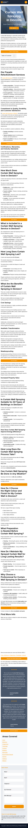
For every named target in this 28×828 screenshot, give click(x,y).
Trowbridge (18, 655)
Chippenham (12, 655)
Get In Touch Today (14, 51)
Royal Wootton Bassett (7, 754)
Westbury (4, 750)
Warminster (5, 752)
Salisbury (4, 758)
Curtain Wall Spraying (7, 77)
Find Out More (14, 360)
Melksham (6, 655)
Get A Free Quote (14, 730)
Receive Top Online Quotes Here (14, 658)
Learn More (14, 484)
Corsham (24, 655)
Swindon (4, 756)
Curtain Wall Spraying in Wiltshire (10, 113)
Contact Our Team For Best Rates (14, 143)
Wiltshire (4, 760)
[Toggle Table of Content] (13, 56)
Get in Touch (14, 607)
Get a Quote (13, 28)
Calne (2, 655)
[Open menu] (26, 2)
